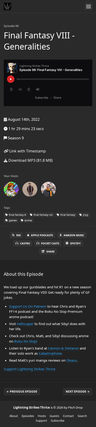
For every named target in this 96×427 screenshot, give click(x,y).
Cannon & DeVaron (63, 348)
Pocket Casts (50, 243)
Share (50, 251)
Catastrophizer (50, 353)
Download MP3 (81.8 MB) (30, 160)
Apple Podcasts (42, 235)
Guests (54, 416)
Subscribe (57, 420)
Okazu (71, 360)
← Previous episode (22, 391)
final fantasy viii (43, 214)
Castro (25, 243)
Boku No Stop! (25, 341)
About (13, 416)
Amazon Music (74, 235)
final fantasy (67, 214)
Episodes (28, 416)
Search (82, 416)
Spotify (75, 243)
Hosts (42, 416)
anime (28, 220)
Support (41, 420)
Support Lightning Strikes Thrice (29, 368)
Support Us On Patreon (27, 306)
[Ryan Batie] (29, 190)
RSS (18, 235)
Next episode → (77, 391)
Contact (68, 416)
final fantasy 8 (17, 214)
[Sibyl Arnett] (11, 190)
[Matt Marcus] (48, 190)
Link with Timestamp (27, 151)
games (12, 220)
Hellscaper (25, 323)
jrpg (85, 214)
